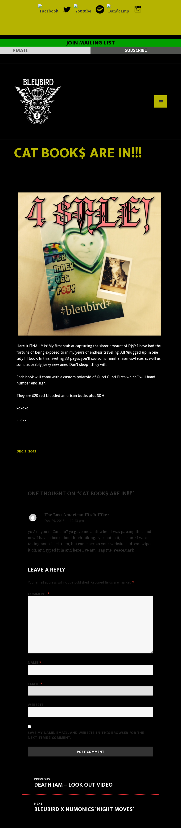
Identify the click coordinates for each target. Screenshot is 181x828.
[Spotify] (99, 9)
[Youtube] (83, 9)
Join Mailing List (90, 43)
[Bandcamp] (118, 9)
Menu (160, 101)
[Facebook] (49, 9)
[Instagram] (137, 9)
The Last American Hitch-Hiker (77, 514)
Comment (38, 594)
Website (36, 704)
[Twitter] (66, 9)
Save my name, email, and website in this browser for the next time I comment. (86, 735)
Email (35, 684)
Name (34, 662)
